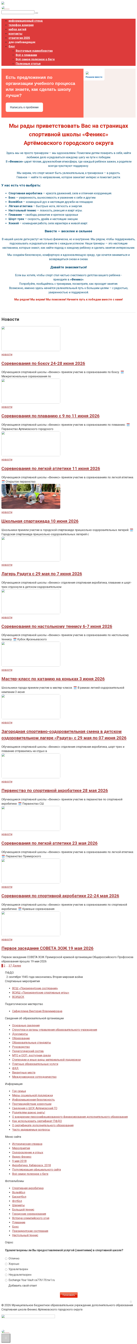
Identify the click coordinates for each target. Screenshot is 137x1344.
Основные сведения (26, 1025)
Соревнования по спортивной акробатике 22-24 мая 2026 (60, 895)
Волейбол (18, 1192)
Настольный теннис (25, 1235)
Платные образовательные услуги (35, 1064)
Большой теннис (23, 1209)
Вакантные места (23, 1072)
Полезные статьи (28, 63)
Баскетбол (19, 1196)
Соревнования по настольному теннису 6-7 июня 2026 (56, 626)
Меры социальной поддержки (32, 1095)
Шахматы (18, 1205)
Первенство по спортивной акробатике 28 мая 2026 (54, 790)
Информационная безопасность (33, 1099)
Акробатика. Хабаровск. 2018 (31, 1165)
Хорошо (13, 1263)
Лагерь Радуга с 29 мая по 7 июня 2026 (41, 573)
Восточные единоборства (34, 50)
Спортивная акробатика (28, 1188)
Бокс (15, 1226)
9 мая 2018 (19, 1161)
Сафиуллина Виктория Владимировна (37, 1011)
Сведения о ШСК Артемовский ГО (34, 1108)
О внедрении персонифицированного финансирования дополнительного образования (70, 1116)
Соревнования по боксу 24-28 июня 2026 (43, 363)
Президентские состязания (30, 1231)
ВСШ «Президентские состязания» (35, 988)
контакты (15, 33)
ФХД (15, 1068)
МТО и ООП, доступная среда (31, 1055)
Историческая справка (27, 1144)
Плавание (18, 1222)
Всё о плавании (26, 55)
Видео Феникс (21, 1156)
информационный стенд (26, 20)
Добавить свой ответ (22, 1285)
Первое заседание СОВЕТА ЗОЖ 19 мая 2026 (47, 948)
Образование (21, 1038)
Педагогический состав (28, 1051)
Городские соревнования (29, 1214)
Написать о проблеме (24, 107)
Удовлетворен (18, 1269)
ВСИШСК (18, 997)
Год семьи (19, 1091)
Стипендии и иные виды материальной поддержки (46, 1059)
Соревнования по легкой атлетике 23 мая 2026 (49, 843)
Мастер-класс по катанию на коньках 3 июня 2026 (53, 678)
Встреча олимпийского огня (30, 1218)
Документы (20, 1034)
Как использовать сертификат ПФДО (37, 1121)
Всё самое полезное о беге (35, 59)
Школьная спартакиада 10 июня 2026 (39, 521)
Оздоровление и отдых (27, 1152)
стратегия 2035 (19, 38)
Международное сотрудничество (34, 1077)
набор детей (17, 29)
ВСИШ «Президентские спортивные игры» (40, 992)
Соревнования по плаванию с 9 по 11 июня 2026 (50, 415)
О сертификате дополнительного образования (42, 1125)
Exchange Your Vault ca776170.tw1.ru (31, 1280)
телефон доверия (21, 25)
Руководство (21, 1047)
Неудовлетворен (19, 1274)
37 (10, 965)
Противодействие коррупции (31, 1104)
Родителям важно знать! (28, 1112)
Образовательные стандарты (31, 1042)
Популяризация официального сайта (36, 1169)
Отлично (13, 1258)
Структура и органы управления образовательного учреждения (54, 1029)
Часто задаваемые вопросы (31, 1129)
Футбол (17, 1201)
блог (12, 46)
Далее (16, 965)
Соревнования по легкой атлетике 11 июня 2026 (50, 468)
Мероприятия (21, 1148)
